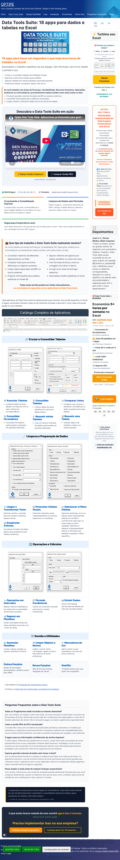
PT (95, 23)
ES (109, 23)
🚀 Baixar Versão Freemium (30, 174)
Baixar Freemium (104, 79)
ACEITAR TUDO (12, 849)
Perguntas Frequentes (97, 14)
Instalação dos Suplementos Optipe (33, 685)
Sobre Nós (79, 14)
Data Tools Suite (16, 14)
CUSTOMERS (104, 399)
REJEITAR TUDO (31, 849)
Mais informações (54, 854)
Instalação (54, 14)
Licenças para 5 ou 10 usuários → (62, 830)
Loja (45, 14)
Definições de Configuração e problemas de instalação (37, 689)
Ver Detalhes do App (104, 212)
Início (3, 14)
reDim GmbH (68, 857)
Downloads (67, 14)
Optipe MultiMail (33, 14)
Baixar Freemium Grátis (104, 378)
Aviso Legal (69, 854)
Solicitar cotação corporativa (25, 830)
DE (102, 23)
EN (95, 26)
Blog (111, 14)
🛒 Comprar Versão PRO (62, 174)
